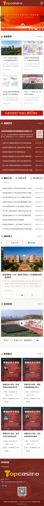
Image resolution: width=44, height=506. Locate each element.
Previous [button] (2, 18)
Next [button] (32, 295)
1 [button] (16, 271)
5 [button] (28, 271)
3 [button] (22, 271)
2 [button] (19, 271)
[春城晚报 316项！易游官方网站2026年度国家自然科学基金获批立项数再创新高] (22, 259)
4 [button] (25, 271)
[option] (22, 18)
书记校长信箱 (5, 467)
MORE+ (40, 36)
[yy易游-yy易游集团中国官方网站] (22, 3)
